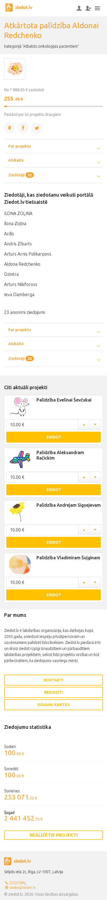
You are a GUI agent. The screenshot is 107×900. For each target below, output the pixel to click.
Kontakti (53, 680)
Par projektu (19, 146)
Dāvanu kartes (53, 705)
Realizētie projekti (54, 835)
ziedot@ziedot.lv (23, 887)
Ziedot (53, 437)
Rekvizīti (53, 692)
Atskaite (16, 160)
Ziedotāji (20, 175)
